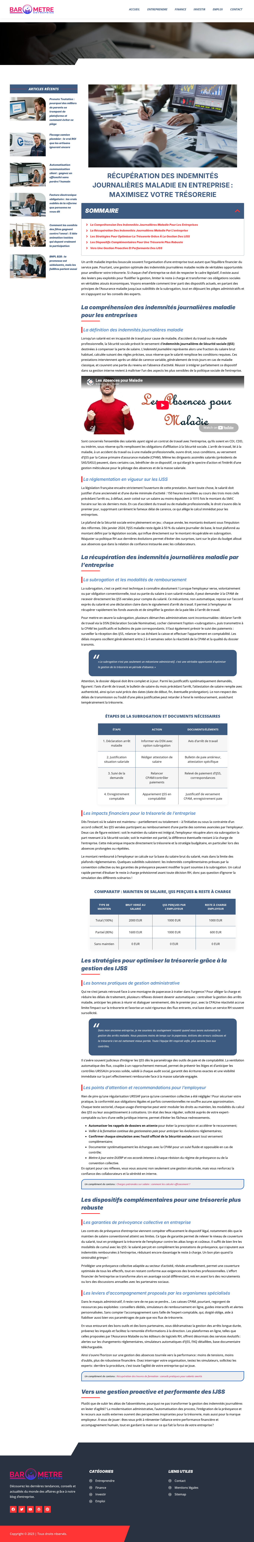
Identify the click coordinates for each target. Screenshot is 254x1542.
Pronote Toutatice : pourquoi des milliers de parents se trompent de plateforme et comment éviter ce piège (63, 111)
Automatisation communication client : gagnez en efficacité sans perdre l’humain (60, 173)
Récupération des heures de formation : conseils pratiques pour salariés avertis (159, 1376)
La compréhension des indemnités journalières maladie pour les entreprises (144, 224)
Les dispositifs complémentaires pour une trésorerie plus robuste (136, 242)
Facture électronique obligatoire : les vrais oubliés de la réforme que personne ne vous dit (63, 203)
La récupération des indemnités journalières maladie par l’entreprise (139, 230)
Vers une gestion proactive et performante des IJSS (126, 248)
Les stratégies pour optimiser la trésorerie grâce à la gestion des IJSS (140, 236)
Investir (199, 9)
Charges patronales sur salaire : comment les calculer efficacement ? (153, 1184)
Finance (180, 9)
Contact (236, 9)
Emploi (218, 9)
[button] (237, 211)
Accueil (134, 9)
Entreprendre (157, 9)
